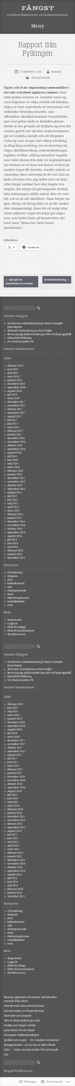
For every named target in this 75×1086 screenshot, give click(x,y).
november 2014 (16, 525)
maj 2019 (12, 373)
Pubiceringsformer (18, 597)
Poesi (10, 594)
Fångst (37, 8)
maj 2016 (12, 463)
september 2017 (16, 412)
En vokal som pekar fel (20, 341)
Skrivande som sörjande (17, 1015)
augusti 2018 (14, 391)
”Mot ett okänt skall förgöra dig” (22, 1020)
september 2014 (16, 532)
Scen (10, 605)
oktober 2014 (14, 528)
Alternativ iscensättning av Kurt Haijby (29, 330)
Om (6, 1054)
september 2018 (16, 387)
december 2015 (16, 478)
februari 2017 (15, 431)
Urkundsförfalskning (19, 337)
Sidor (7, 1049)
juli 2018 (12, 394)
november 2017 (16, 405)
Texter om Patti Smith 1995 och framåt (36, 1049)
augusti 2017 (14, 416)
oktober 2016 (14, 445)
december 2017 (16, 402)
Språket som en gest (15, 1040)
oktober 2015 (14, 485)
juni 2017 (12, 423)
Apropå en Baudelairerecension (19, 281)
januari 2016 (14, 474)
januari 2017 (14, 434)
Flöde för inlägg (16, 627)
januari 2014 (14, 554)
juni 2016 (12, 460)
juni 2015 (12, 499)
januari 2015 (14, 518)
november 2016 (16, 441)
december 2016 (16, 438)
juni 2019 (12, 369)
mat (9, 587)
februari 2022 (15, 365)
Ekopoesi (12, 576)
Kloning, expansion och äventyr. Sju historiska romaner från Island (30, 999)
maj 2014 (12, 547)
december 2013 (16, 557)
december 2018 (16, 383)
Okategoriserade (40, 77)
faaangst (56, 71)
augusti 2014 (14, 536)
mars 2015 (13, 510)
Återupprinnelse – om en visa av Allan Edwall (29, 1045)
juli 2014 (12, 539)
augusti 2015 (14, 492)
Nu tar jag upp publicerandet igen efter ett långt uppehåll (39, 334)
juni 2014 (12, 543)
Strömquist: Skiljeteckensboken (21, 1035)
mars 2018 (13, 398)
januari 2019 (14, 380)
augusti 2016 (14, 452)
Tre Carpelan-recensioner (44, 1040)
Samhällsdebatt (16, 601)
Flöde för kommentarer (20, 630)
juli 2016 (12, 456)
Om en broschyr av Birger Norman (24, 1010)
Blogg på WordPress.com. (18, 1070)
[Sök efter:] (19, 308)
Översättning (14, 572)
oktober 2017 (14, 409)
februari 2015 (15, 514)
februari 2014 (15, 550)
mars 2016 (13, 467)
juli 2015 (12, 496)
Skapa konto (14, 619)
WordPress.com (16, 634)
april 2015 (13, 507)
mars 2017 (13, 427)
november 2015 (16, 481)
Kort (10, 579)
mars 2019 (13, 376)
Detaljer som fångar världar (20, 1025)
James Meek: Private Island (19, 1030)
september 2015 (16, 489)
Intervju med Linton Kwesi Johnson (24, 1005)
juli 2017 (12, 420)
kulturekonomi (15, 583)
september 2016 (16, 449)
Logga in (12, 623)
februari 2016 (15, 470)
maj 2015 (12, 503)
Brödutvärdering (56, 279)
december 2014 (16, 521)
